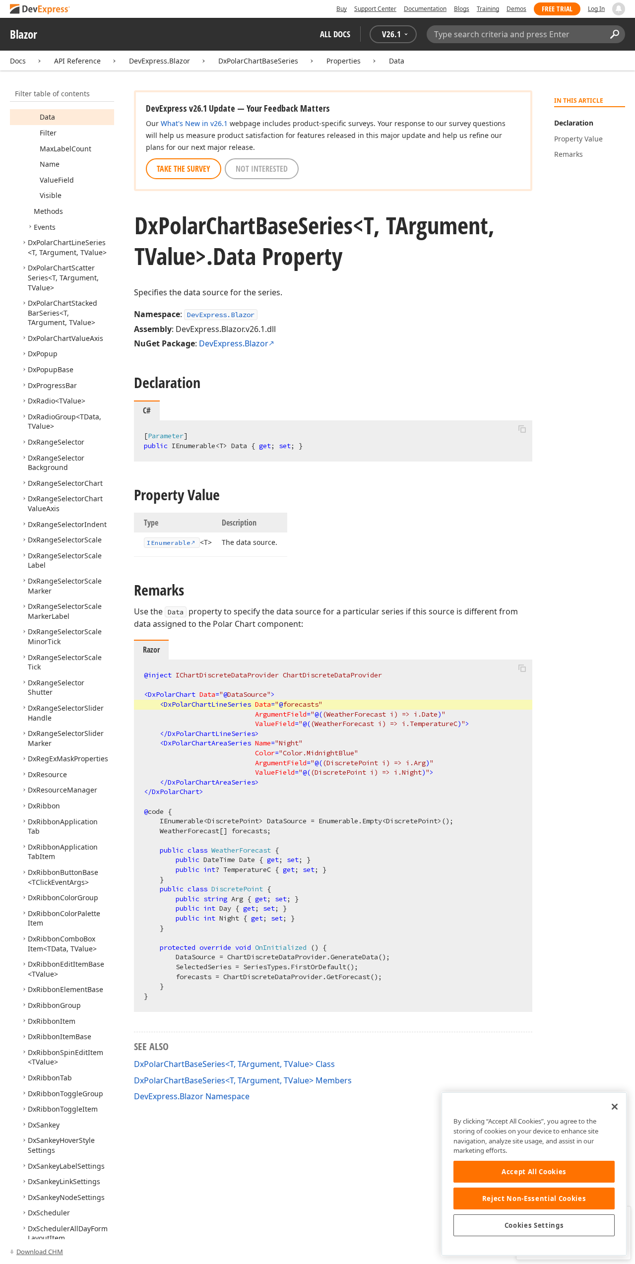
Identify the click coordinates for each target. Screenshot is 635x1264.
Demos (516, 8)
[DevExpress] (40, 9)
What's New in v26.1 (194, 123)
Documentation (425, 8)
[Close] (615, 1107)
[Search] (614, 34)
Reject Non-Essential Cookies (534, 1198)
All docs (335, 34)
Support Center (375, 8)
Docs (18, 61)
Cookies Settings (534, 1225)
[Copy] (522, 429)
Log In (596, 8)
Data (396, 61)
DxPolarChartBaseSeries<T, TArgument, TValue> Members (243, 1080)
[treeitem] (47, 117)
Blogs (461, 8)
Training (488, 8)
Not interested (262, 168)
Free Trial (557, 8)
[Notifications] (618, 8)
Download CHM (39, 1251)
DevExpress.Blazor (159, 61)
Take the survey (183, 168)
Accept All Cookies (534, 1171)
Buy (341, 8)
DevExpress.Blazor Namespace (192, 1096)
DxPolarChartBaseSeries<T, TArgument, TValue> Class (234, 1064)
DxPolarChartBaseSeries (258, 61)
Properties (343, 61)
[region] (534, 1174)
